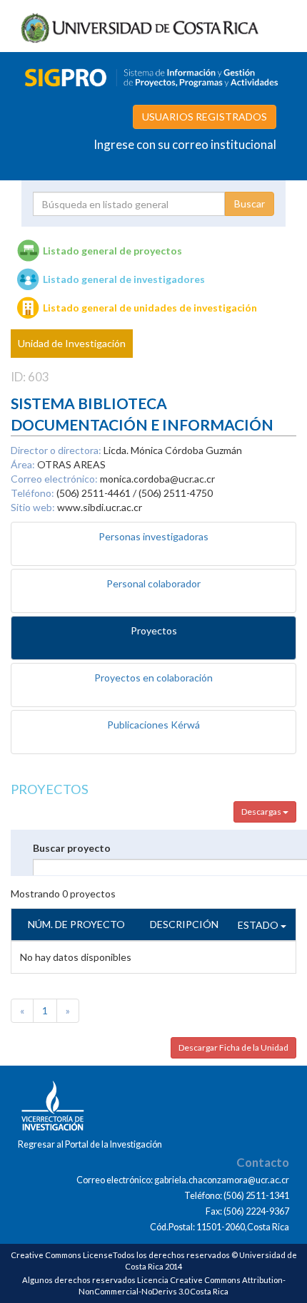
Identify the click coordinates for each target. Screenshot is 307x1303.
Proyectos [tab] (154, 630)
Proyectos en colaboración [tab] (153, 677)
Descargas (262, 811)
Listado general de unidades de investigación (150, 308)
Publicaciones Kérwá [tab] (153, 725)
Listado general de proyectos (112, 250)
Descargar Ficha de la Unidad (233, 1047)
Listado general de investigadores (124, 279)
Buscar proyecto (72, 848)
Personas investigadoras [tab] (153, 536)
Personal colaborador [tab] (153, 583)
